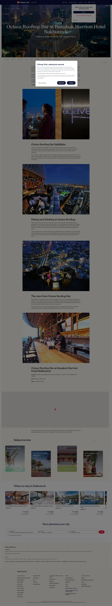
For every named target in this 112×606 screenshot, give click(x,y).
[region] (56, 74)
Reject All (61, 83)
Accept (71, 83)
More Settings (42, 83)
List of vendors (40, 78)
